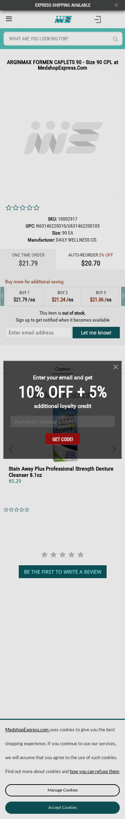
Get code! (62, 439)
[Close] (115, 366)
